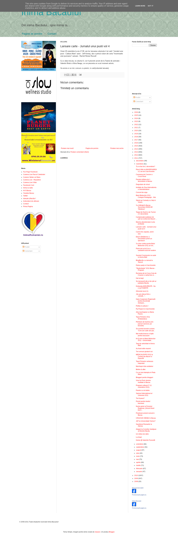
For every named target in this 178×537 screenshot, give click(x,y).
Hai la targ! (140, 278)
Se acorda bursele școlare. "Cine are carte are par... (145, 329)
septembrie (140, 447)
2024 (136, 118)
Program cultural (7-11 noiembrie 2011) (144, 386)
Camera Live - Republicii (32, 180)
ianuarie (139, 471)
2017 (136, 140)
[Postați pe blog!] (68, 74)
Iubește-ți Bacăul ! (29, 198)
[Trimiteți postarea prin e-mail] (79, 74)
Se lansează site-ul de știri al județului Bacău (146, 282)
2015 (136, 146)
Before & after (141, 369)
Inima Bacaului (136, 501)
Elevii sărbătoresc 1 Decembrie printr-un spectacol (144, 239)
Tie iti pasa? (140, 398)
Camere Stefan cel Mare (31, 177)
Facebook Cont (28, 185)
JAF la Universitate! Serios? (145, 421)
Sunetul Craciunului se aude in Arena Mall (146, 256)
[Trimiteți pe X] (70, 74)
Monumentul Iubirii (137, 488)
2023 (136, 121)
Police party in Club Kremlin (146, 265)
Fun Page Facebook (30, 172)
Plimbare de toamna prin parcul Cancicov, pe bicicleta (144, 324)
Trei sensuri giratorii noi (144, 351)
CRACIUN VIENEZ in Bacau (146, 418)
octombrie (140, 444)
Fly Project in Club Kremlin (145, 309)
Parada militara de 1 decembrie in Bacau (144, 180)
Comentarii (28, 251)
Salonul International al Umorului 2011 (144, 394)
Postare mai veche (117, 148)
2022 (136, 124)
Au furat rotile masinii (143, 348)
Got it (150, 6)
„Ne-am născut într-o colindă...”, (143, 295)
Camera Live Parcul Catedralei (34, 174)
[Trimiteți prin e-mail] (65, 74)
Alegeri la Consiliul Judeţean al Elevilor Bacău (146, 430)
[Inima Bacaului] (134, 506)
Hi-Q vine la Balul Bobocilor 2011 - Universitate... (145, 339)
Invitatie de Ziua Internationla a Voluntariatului (146, 188)
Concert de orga (141, 192)
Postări (27, 247)
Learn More (140, 6)
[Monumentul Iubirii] (134, 492)
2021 (136, 127)
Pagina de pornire (32, 33)
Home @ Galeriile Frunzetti (145, 440)
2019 (136, 134)
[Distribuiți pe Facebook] (73, 74)
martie (138, 465)
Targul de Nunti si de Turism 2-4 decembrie (146, 213)
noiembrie (140, 164)
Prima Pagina (28, 206)
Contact (52, 33)
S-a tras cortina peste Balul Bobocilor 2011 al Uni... (145, 244)
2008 (136, 481)
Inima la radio (28, 188)
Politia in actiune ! (142, 306)
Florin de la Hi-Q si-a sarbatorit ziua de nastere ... (146, 250)
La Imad (139, 437)
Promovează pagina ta (139, 495)
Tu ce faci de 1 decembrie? (145, 166)
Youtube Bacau (28, 193)
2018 (136, 137)
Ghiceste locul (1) (142, 291)
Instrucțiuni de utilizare (31, 201)
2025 (136, 115)
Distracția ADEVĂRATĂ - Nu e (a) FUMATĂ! (146, 287)
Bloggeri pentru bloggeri (144, 377)
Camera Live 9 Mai (30, 182)
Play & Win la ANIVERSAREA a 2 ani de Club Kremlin (146, 170)
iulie (138, 453)
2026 (136, 112)
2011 (136, 158)
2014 (136, 149)
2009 (136, 478)
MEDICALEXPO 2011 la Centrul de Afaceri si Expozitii (144, 356)
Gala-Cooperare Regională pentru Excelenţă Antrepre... (145, 301)
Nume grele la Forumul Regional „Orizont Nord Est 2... (145, 408)
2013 (136, 152)
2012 (136, 155)
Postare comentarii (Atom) (79, 152)
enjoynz (97, 532)
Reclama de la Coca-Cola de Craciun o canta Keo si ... (146, 274)
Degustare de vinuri (143, 184)
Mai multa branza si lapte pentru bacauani (145, 334)
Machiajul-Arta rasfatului (144, 366)
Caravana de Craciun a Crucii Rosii (144, 175)
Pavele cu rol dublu (143, 390)
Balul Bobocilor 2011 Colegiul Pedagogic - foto (146, 196)
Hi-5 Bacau (27, 190)
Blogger (111, 532)
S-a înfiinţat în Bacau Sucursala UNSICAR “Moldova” (144, 207)
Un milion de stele (142, 434)
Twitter (25, 196)
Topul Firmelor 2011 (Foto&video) (143, 318)
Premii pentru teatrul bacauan (143, 402)
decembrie (140, 161)
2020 (136, 130)
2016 (136, 143)
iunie (138, 456)
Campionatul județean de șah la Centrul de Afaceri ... (146, 218)
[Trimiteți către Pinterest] (75, 74)
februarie (139, 468)
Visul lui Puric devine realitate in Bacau (143, 381)
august (138, 450)
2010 (136, 475)
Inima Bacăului (51, 12)
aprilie (138, 462)
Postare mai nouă (67, 148)
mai (137, 459)
